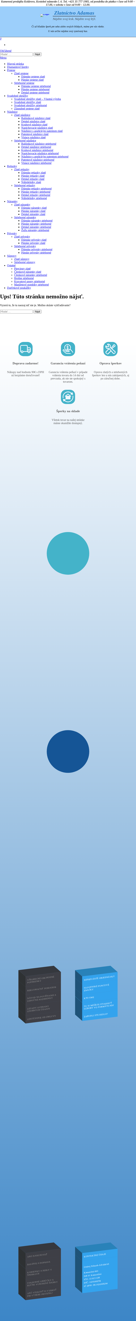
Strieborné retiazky (24, 185)
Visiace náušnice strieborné (36, 162)
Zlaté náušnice (22, 114)
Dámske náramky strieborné (37, 220)
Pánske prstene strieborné (35, 89)
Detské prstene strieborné (35, 92)
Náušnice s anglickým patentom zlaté (42, 130)
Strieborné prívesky (25, 246)
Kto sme (89, 998)
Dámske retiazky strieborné (36, 188)
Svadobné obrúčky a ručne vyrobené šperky (42, 1282)
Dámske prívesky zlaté (34, 239)
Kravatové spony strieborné (29, 281)
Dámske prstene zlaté (33, 76)
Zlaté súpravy (21, 259)
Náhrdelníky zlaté (31, 182)
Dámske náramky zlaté (34, 207)
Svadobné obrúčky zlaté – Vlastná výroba (37, 98)
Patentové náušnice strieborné (37, 159)
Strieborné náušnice (25, 140)
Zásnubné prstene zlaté (27, 108)
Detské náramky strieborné (36, 226)
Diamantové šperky (18, 66)
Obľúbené (6, 50)
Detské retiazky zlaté (32, 178)
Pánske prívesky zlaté (33, 242)
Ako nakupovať (37, 1255)
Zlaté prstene (21, 73)
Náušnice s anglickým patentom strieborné (45, 156)
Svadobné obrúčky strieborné (30, 105)
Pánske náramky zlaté (33, 210)
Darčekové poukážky (19, 287)
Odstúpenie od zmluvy (41, 1017)
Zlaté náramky (22, 204)
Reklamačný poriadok (41, 989)
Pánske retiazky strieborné (35, 191)
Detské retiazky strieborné (35, 194)
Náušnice (12, 111)
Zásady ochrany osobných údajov (38, 1008)
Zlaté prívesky (22, 236)
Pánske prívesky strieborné (36, 252)
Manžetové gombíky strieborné (31, 284)
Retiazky (12, 166)
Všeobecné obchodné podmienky (40, 980)
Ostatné (11, 265)
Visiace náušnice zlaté (33, 137)
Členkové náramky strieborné (30, 275)
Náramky (12, 201)
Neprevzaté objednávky (99, 978)
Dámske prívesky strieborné (36, 249)
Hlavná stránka (15, 63)
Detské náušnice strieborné (36, 146)
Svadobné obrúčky (17, 95)
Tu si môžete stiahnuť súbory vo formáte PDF (99, 1006)
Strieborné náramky (25, 217)
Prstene (11, 70)
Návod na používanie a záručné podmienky (41, 998)
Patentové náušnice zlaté (35, 134)
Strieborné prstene (24, 82)
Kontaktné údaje (95, 1255)
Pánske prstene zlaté (32, 79)
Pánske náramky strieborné (36, 223)
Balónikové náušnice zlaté (35, 118)
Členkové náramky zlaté (27, 271)
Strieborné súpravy (24, 262)
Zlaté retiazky (21, 169)
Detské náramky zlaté (33, 214)
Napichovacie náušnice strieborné (40, 153)
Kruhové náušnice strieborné (37, 150)
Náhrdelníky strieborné (34, 198)
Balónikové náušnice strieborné (38, 143)
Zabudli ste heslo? (96, 1015)
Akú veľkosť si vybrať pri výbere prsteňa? (41, 1292)
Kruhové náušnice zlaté (34, 124)
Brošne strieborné (24, 278)
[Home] (44, 15)
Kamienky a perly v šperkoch (39, 1272)
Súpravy (11, 255)
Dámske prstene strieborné (36, 86)
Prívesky (12, 233)
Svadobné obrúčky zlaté (27, 102)
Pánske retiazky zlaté (33, 175)
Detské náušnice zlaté (33, 121)
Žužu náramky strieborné (35, 230)
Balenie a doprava (38, 1263)
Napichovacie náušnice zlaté (37, 127)
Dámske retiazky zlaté (33, 172)
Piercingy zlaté (22, 268)
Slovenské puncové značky (96, 988)
